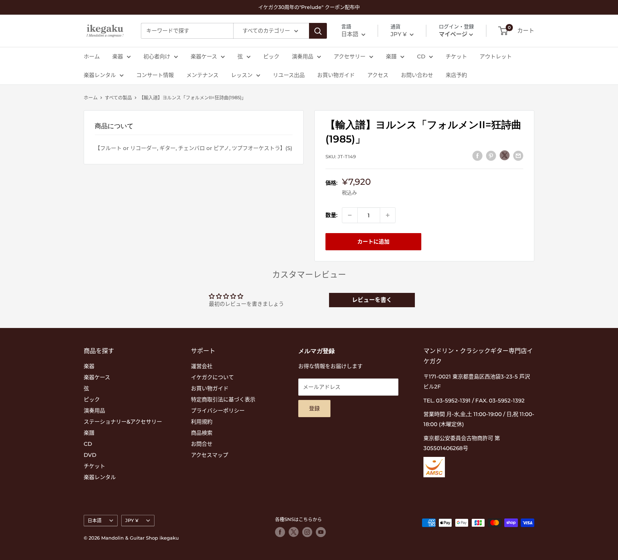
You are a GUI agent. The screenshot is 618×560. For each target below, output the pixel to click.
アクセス (377, 75)
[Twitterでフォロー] (294, 532)
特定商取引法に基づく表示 (223, 399)
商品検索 (201, 432)
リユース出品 (289, 75)
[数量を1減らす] (349, 215)
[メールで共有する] (518, 155)
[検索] (318, 31)
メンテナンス (202, 75)
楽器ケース (204, 56)
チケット (456, 56)
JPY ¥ (131, 520)
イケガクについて (212, 377)
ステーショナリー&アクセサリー (123, 421)
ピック (271, 56)
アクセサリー (350, 56)
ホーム (92, 56)
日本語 (95, 520)
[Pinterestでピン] (491, 155)
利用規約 (201, 421)
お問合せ (201, 443)
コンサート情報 (155, 75)
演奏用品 (302, 56)
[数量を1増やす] (387, 215)
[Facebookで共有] (477, 155)
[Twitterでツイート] (505, 155)
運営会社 (201, 366)
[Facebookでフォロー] (280, 532)
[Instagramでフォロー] (307, 532)
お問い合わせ (417, 75)
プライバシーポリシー (218, 410)
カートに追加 (373, 241)
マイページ (453, 34)
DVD (90, 455)
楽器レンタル (100, 75)
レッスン (241, 75)
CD (421, 56)
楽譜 (391, 56)
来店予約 (456, 75)
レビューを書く (372, 299)
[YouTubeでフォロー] (321, 532)
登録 (314, 408)
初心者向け (156, 56)
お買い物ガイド (336, 75)
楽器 (117, 56)
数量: (331, 215)
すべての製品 (118, 97)
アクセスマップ (209, 455)
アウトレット (496, 56)
